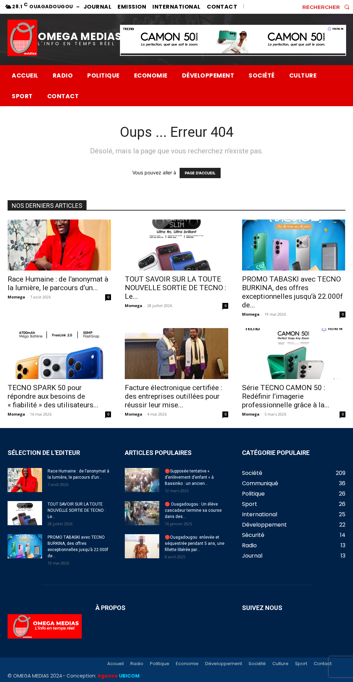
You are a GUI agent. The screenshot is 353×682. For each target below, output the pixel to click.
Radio (136, 664)
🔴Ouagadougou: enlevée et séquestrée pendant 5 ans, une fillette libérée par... (194, 543)
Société (257, 664)
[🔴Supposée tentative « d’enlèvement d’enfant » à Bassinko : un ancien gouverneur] (142, 480)
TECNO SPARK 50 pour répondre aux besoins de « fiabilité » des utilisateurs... (53, 396)
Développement (223, 664)
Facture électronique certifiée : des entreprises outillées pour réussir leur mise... (173, 396)
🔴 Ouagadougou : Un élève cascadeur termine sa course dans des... (193, 510)
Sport (301, 664)
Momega (16, 296)
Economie (187, 664)
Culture (280, 664)
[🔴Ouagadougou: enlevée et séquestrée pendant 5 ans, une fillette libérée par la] (142, 546)
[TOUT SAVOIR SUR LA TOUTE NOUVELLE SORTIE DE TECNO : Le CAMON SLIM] (176, 245)
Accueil (115, 664)
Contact (323, 664)
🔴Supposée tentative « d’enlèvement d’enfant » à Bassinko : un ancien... (189, 477)
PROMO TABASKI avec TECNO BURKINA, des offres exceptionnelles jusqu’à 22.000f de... (292, 292)
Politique (159, 664)
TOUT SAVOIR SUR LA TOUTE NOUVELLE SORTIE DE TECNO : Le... (175, 288)
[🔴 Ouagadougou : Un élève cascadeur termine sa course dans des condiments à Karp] (142, 513)
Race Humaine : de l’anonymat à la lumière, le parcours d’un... (58, 283)
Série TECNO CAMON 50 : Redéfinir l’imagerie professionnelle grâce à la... (286, 396)
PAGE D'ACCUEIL (200, 173)
